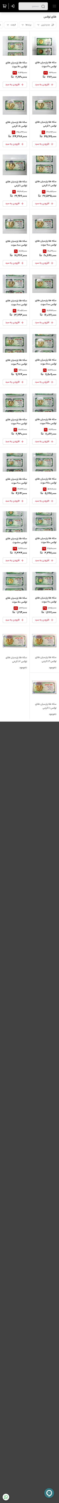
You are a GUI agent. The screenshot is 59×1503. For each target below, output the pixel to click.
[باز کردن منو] (53, 6)
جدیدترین (45, 24)
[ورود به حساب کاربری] (13, 6)
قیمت (13, 24)
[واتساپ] (6, 1497)
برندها (28, 24)
